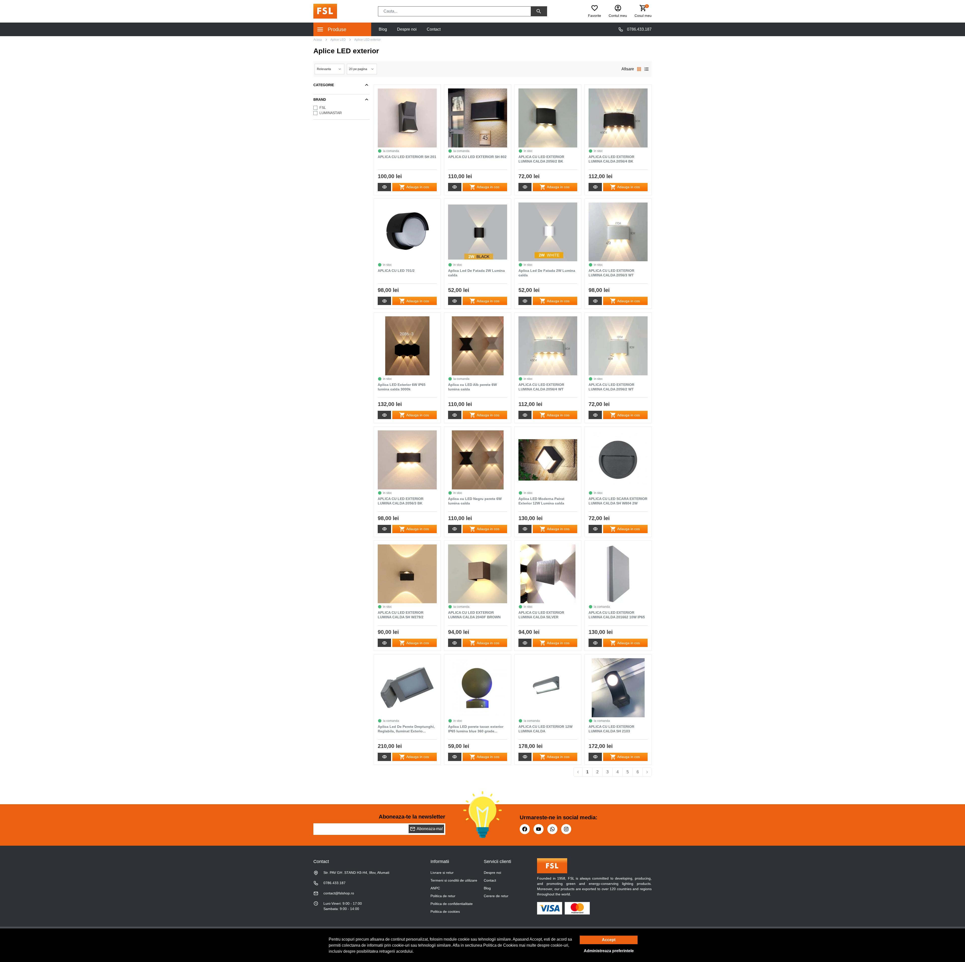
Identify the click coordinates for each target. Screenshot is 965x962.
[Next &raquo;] (647, 772)
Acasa (317, 39)
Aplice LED (338, 39)
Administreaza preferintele (609, 951)
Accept (608, 940)
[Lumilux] (325, 11)
